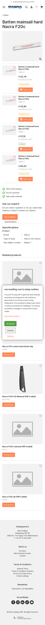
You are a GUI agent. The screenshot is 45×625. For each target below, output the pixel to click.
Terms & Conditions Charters (22, 571)
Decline (10, 330)
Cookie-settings (22, 576)
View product (9, 355)
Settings (10, 336)
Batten (6, 15)
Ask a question (10, 217)
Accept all (10, 324)
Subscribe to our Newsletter (22, 589)
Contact (23, 556)
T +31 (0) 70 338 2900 (22, 538)
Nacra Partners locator (22, 553)
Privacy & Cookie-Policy (22, 573)
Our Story (22, 551)
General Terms (22, 569)
